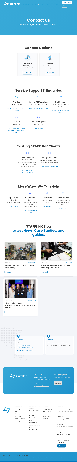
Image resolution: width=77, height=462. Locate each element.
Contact (45, 419)
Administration (32, 263)
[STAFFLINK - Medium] (69, 434)
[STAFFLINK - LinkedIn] (58, 434)
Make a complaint (27, 172)
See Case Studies (63, 208)
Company (50, 4)
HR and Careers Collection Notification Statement (36, 458)
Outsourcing (35, 4)
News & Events (68, 263)
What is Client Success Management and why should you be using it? (20, 305)
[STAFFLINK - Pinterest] (66, 434)
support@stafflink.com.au (24, 350)
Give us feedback (27, 170)
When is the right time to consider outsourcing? (19, 266)
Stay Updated (47, 206)
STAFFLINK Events (34, 410)
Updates (57, 4)
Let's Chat (58, 383)
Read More (8, 272)
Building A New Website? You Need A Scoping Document (56, 266)
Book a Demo (67, 2)
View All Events (13, 206)
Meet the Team (47, 411)
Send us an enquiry (38, 128)
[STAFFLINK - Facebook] (60, 434)
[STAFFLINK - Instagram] (62, 434)
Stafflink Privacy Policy (8, 458)
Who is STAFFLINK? (48, 409)
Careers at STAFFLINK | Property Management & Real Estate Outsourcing (16, 130)
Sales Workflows (20, 419)
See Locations (49, 72)
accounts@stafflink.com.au (49, 166)
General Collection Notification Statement (56, 458)
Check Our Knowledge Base (30, 211)
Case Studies (33, 413)
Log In (65, 5)
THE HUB (17, 409)
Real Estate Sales (34, 430)
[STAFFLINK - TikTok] (64, 434)
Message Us (27, 72)
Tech (43, 4)
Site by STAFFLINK (24, 455)
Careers (45, 414)
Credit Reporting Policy (19, 458)
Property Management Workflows (38, 108)
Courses (31, 415)
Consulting (26, 4)
